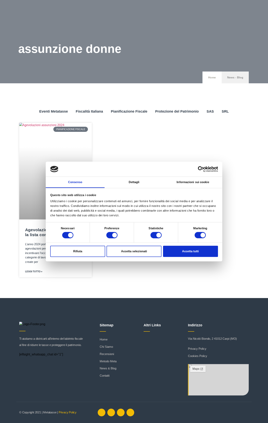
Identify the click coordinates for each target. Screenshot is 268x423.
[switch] (112, 235)
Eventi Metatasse (53, 111)
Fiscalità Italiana (89, 111)
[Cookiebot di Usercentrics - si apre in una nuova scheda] (201, 169)
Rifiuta (77, 251)
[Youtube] (130, 412)
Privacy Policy (68, 412)
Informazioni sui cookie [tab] (193, 182)
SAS (210, 111)
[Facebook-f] (101, 412)
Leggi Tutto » (33, 271)
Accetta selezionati (134, 251)
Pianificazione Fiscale (129, 111)
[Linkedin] (111, 412)
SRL (225, 111)
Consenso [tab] (75, 182)
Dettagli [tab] (134, 182)
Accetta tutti (190, 251)
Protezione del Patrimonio (177, 111)
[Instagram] (121, 412)
